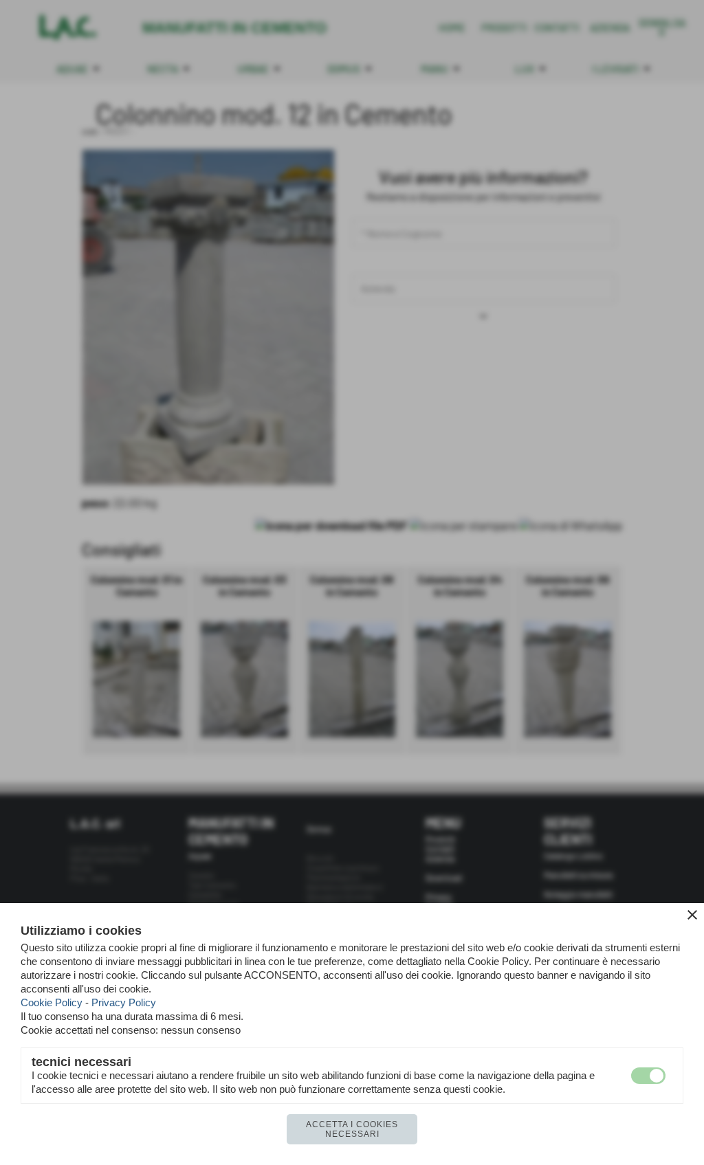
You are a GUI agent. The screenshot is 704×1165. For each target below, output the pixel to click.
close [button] (692, 915)
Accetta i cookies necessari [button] (352, 1129)
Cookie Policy (51, 1002)
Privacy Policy (123, 1002)
